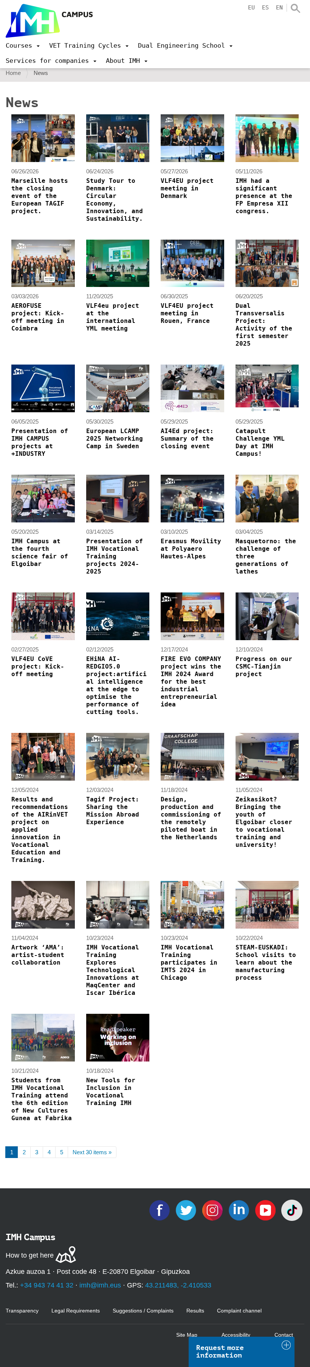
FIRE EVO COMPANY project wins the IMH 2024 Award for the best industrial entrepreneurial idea (191, 681)
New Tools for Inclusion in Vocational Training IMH (110, 1092)
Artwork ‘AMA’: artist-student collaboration (37, 955)
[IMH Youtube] (266, 1209)
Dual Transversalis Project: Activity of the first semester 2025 (264, 324)
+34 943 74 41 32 (46, 1285)
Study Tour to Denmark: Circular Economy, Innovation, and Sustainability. (114, 199)
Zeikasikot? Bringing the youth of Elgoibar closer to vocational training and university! (264, 822)
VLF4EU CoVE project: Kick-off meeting (37, 666)
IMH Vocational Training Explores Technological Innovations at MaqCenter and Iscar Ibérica (112, 970)
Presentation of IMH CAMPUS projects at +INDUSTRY (39, 442)
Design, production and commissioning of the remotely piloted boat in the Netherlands (191, 818)
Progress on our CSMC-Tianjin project (264, 666)
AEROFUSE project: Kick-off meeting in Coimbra (37, 317)
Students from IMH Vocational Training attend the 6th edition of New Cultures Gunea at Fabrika (41, 1099)
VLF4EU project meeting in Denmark (187, 188)
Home (13, 73)
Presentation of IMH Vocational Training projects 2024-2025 (114, 556)
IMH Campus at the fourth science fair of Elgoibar (39, 552)
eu (251, 7)
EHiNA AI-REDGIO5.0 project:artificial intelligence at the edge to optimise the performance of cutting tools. (116, 685)
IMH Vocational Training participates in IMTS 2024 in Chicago (189, 962)
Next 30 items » (92, 1152)
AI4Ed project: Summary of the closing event (187, 438)
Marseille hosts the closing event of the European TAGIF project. (39, 196)
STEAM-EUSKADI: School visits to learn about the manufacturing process (266, 962)
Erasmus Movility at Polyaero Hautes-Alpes (191, 549)
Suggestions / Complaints (143, 1311)
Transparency (22, 1311)
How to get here (30, 1255)
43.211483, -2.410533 (178, 1285)
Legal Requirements (75, 1311)
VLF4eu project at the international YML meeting (112, 317)
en (279, 7)
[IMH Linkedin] (239, 1209)
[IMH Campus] (49, 21)
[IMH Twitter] (187, 1209)
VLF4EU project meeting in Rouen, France (187, 313)
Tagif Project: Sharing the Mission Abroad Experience (112, 811)
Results (195, 1311)
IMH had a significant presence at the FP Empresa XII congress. (264, 196)
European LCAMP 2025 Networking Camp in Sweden (114, 438)
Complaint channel (239, 1311)
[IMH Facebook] (160, 1209)
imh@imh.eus (100, 1285)
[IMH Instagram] (213, 1209)
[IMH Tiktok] (291, 1209)
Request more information (220, 1351)
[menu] (23, 45)
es (265, 7)
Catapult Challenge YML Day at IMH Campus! (260, 442)
